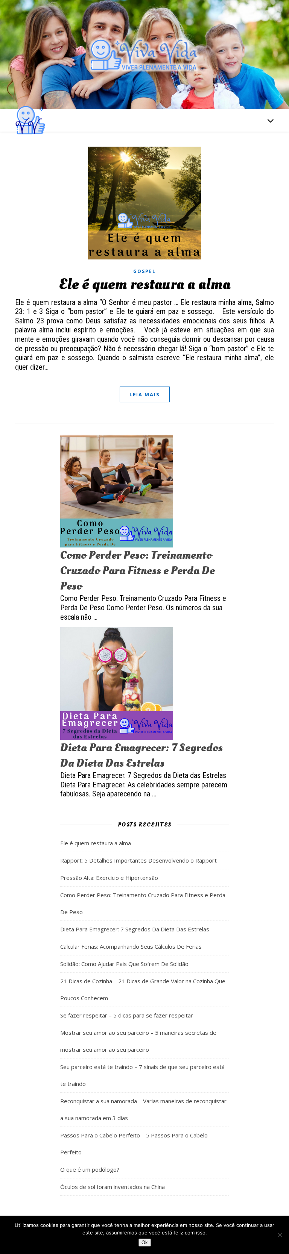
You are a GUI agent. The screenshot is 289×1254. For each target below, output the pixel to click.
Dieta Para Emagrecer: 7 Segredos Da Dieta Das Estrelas (141, 755)
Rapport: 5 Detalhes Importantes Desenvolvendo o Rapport (138, 860)
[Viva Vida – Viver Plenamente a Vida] (144, 55)
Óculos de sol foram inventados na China (112, 1186)
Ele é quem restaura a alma (144, 284)
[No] (279, 1235)
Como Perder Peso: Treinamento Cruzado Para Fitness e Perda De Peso (137, 570)
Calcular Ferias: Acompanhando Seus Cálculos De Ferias (131, 946)
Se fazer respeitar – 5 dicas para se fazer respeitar (126, 1015)
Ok (144, 1242)
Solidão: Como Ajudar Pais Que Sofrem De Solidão (124, 963)
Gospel (144, 271)
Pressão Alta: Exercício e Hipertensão (109, 877)
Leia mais (144, 394)
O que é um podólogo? (89, 1169)
